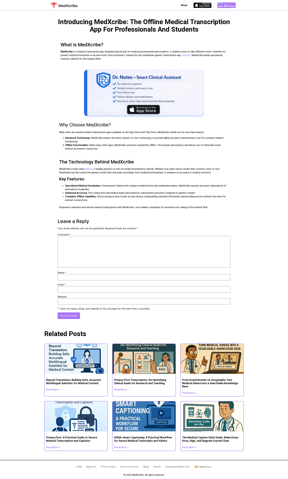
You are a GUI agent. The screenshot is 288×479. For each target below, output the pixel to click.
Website (62, 296)
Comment (64, 234)
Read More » (53, 389)
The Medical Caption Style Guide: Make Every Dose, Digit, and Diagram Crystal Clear (210, 439)
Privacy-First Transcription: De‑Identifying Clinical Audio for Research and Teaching (140, 381)
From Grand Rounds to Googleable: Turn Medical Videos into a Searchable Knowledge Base (210, 383)
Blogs (184, 5)
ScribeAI (186, 55)
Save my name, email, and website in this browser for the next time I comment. (105, 308)
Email (62, 284)
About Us (91, 467)
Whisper (89, 169)
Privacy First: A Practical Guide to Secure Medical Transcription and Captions (71, 439)
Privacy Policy (108, 467)
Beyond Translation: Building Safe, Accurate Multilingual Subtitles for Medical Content (73, 381)
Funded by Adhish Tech (177, 467)
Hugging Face (204, 467)
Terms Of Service (129, 467)
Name (62, 272)
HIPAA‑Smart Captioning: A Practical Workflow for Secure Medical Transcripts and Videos (143, 439)
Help (79, 467)
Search (157, 467)
